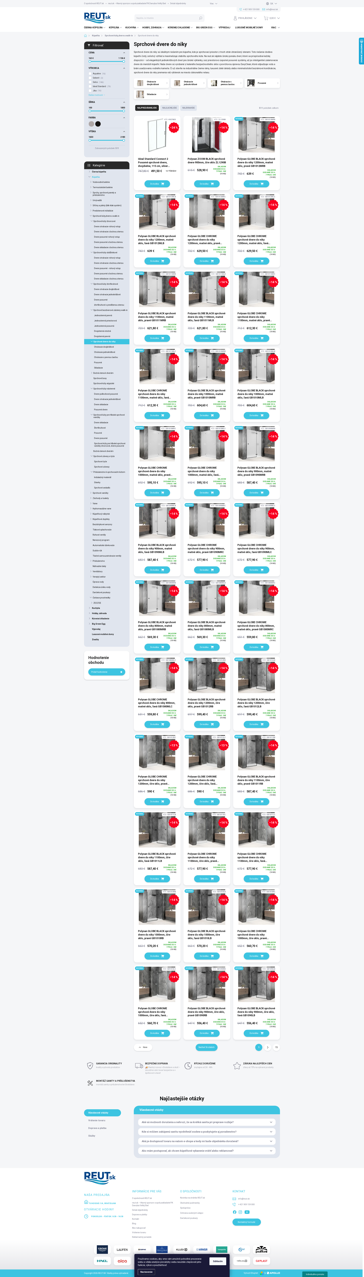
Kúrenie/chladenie (100, 618)
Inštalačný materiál (102, 477)
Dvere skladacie (101, 404)
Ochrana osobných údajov (191, 1213)
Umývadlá (97, 200)
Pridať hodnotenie (99, 672)
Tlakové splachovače (102, 530)
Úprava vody (98, 582)
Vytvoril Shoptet (251, 1273)
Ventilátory (98, 571)
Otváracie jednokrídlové (104, 352)
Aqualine (99, 73)
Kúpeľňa (96, 177)
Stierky (97, 482)
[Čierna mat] (98, 124)
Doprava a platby (139, 1214)
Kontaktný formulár (246, 1222)
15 (276, 1047)
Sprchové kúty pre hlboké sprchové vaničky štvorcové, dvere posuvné (109, 444)
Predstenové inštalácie (103, 211)
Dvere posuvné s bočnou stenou (108, 242)
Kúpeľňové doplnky (101, 519)
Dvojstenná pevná (102, 336)
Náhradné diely (99, 566)
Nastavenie (146, 1272)
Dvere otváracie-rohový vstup (107, 226)
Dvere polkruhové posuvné (106, 394)
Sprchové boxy (100, 378)
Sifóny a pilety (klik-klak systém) (107, 205)
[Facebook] (234, 1211)
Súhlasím (218, 1261)
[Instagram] (240, 1211)
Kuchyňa (96, 608)
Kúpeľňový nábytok (101, 514)
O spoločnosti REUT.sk (94, 3)
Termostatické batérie (103, 187)
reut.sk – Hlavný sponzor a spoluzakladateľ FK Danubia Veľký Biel (137, 3)
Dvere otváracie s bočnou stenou (108, 231)
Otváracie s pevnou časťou (106, 357)
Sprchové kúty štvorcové (104, 221)
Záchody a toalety (101, 498)
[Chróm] (91, 124)
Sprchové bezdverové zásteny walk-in (110, 310)
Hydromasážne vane (102, 508)
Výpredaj (96, 629)
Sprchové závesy (101, 467)
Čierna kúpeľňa (99, 172)
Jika (97, 90)
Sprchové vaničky (100, 493)
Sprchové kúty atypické (103, 383)
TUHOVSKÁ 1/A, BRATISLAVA (102, 1203)
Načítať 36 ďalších (207, 1047)
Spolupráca (185, 1208)
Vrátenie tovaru (139, 1232)
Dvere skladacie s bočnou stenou (108, 247)
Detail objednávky (178, 3)
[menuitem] (95, 27)
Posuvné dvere (100, 409)
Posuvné (98, 362)
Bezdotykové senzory (102, 524)
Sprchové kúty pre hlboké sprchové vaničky (109, 416)
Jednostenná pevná (103, 315)
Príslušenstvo (99, 561)
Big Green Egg (98, 624)
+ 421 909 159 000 (246, 1204)
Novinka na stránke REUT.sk (192, 1198)
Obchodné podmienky (190, 1203)
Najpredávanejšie (147, 108)
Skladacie (98, 368)
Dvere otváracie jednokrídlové (107, 294)
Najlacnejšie (169, 108)
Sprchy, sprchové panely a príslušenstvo (104, 193)
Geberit (97, 78)
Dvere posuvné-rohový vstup (107, 237)
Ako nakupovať (139, 1228)
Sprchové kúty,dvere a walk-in (106, 216)
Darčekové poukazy (101, 592)
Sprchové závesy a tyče (104, 456)
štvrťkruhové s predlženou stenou (109, 305)
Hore (145, 1047)
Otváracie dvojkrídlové (104, 347)
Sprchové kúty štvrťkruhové (105, 284)
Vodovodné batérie (101, 182)
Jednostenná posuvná (104, 326)
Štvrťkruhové (100, 428)
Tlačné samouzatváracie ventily (107, 556)
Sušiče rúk (97, 550)
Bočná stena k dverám (103, 373)
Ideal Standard (101, 86)
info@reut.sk (244, 1199)
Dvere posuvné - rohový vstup (107, 268)
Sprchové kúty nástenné (104, 389)
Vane (95, 503)
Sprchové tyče (100, 461)
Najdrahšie (188, 108)
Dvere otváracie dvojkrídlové (106, 289)
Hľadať (201, 18)
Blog (134, 1223)
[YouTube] (247, 1211)
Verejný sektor (99, 577)
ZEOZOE (97, 603)
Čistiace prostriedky (101, 598)
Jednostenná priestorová (105, 321)
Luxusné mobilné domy (103, 634)
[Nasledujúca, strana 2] (267, 1047)
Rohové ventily (99, 535)
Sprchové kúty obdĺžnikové (105, 252)
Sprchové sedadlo (102, 488)
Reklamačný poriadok (141, 1237)
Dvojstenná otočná (102, 331)
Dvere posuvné (100, 300)
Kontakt (135, 1219)
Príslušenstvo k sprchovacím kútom (109, 472)
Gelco (98, 82)
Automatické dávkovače (103, 545)
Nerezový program (101, 540)
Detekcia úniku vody (101, 587)
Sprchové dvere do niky (104, 341)
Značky (95, 639)
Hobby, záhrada (99, 613)
